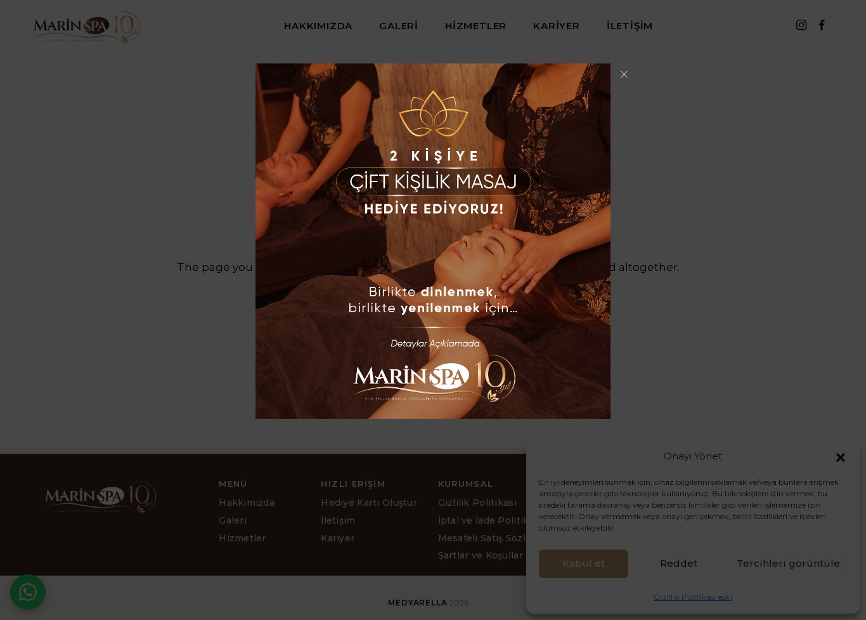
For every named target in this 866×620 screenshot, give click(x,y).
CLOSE (624, 69)
